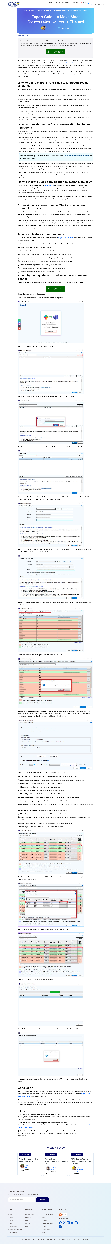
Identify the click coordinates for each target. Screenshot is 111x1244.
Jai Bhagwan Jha (51, 28)
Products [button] (49, 2)
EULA (27, 1220)
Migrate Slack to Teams (66, 238)
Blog (43, 1217)
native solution (49, 185)
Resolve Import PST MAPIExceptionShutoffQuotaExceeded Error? (55, 1161)
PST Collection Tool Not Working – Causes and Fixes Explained (81, 1161)
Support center (63, 1218)
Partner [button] (67, 2)
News (10, 1223)
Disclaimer (28, 1217)
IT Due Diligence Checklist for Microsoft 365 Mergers (28, 1160)
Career (10, 1220)
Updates (39, 10)
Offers (84, 2)
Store (62, 2)
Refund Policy (29, 1214)
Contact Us (11, 1217)
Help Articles (46, 1229)
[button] (87, 3)
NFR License (12, 1232)
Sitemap (27, 1223)
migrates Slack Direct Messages (32, 244)
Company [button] (75, 2)
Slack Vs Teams (71, 63)
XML (26, 1226)
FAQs (44, 1226)
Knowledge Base (47, 1214)
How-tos (44, 1220)
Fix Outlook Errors (47, 1223)
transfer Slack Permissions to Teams (77, 156)
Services (57, 2)
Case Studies (12, 1226)
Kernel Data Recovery (30, 10)
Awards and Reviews (15, 1229)
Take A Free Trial (57, 51)
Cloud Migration (48, 10)
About (10, 1214)
